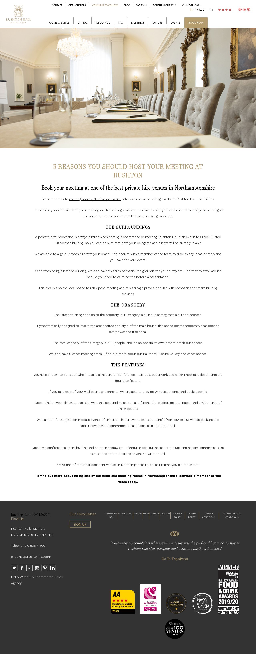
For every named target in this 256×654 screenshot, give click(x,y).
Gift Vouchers (77, 5)
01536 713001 (203, 10)
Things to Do (111, 515)
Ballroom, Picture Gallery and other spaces (175, 354)
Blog (127, 5)
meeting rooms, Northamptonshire (95, 199)
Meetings (138, 22)
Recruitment (125, 513)
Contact (57, 5)
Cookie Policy (192, 515)
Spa (120, 22)
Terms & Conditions (209, 515)
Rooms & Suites (58, 22)
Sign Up (80, 524)
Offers (157, 22)
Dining (82, 22)
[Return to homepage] (18, 24)
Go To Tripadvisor (175, 558)
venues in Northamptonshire (127, 465)
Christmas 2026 (191, 5)
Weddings (103, 22)
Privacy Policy (177, 515)
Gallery (138, 513)
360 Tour (141, 5)
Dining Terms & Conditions (232, 515)
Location (164, 513)
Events (175, 22)
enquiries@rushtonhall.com (31, 557)
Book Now (196, 22)
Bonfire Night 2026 (164, 5)
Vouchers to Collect (105, 5)
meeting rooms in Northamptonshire (147, 476)
